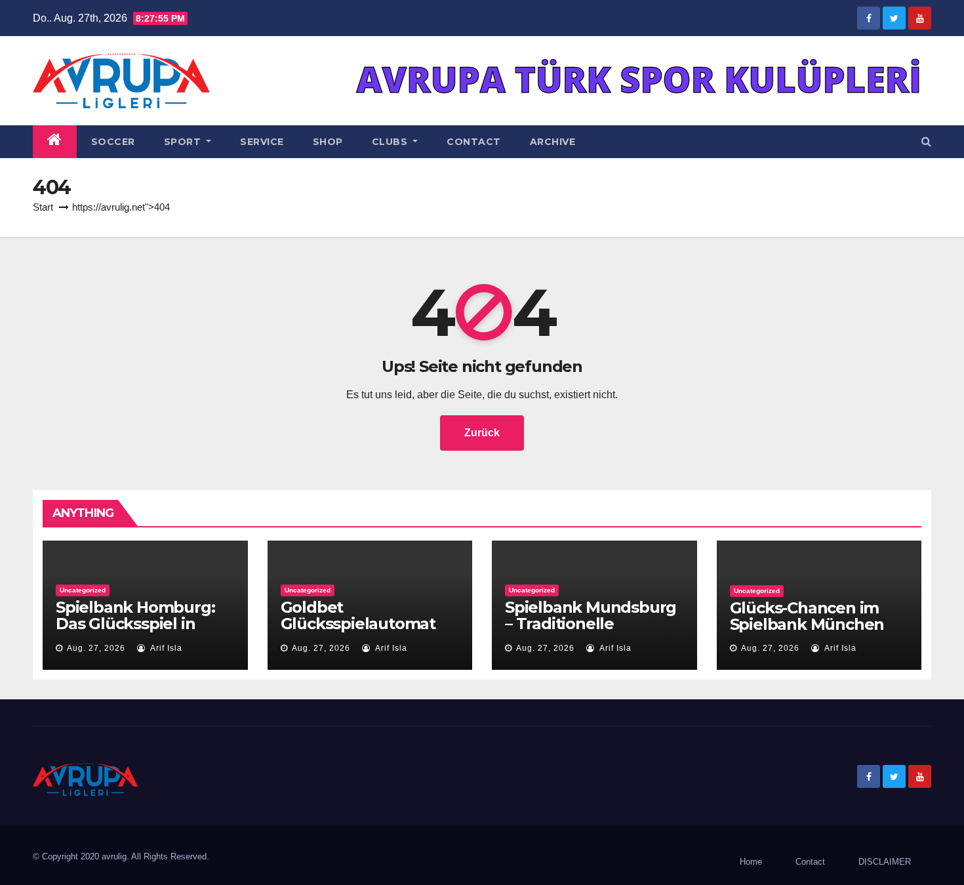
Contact (474, 142)
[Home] (55, 141)
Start (43, 207)
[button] (926, 141)
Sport (184, 142)
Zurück (482, 432)
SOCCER (113, 142)
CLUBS (391, 142)
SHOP (328, 142)
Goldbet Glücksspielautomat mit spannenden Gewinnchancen (358, 632)
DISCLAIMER (884, 862)
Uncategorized (83, 590)
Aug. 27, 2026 (96, 648)
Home (751, 862)
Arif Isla (165, 648)
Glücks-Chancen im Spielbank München (807, 616)
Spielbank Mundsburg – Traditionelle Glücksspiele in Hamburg (590, 632)
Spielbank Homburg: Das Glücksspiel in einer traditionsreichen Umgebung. (143, 632)
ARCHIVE (553, 142)
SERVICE (262, 142)
